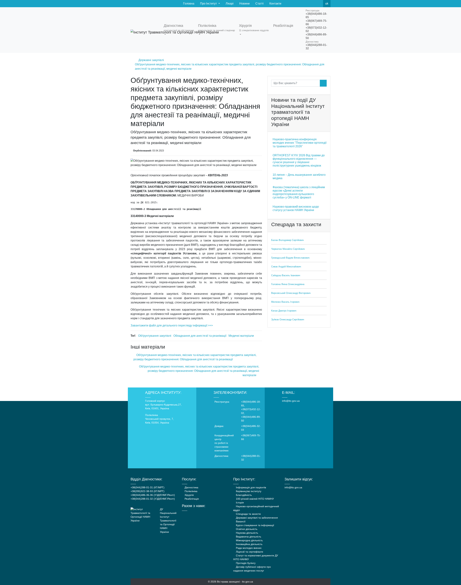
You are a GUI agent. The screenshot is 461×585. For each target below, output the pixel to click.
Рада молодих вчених (248, 547)
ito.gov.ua (247, 581)
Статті (259, 3)
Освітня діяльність (246, 529)
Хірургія (189, 495)
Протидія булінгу (245, 563)
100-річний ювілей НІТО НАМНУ (254, 498)
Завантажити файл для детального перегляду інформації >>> (172, 325)
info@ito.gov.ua (291, 400)
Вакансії (240, 521)
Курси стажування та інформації (254, 525)
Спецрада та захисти (248, 513)
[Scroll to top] (451, 575)
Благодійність (243, 495)
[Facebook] (303, 3)
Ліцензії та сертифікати (249, 551)
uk (326, 3)
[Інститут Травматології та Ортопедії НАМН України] (145, 30)
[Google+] (193, 514)
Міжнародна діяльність (249, 540)
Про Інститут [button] (208, 3)
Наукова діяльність (246, 532)
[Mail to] (9, 575)
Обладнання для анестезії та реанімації (199, 335)
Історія (239, 502)
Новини (244, 3)
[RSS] (319, 3)
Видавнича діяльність (248, 536)
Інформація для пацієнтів (250, 487)
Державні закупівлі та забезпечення (256, 517)
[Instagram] (197, 514)
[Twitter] (311, 3)
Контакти (275, 3)
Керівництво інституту (248, 491)
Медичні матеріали (241, 335)
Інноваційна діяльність (248, 544)
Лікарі (229, 3)
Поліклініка (190, 491)
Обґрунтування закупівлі (154, 335)
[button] (179, 30)
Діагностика (191, 487)
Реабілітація (191, 498)
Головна (188, 3)
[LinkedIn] (202, 514)
